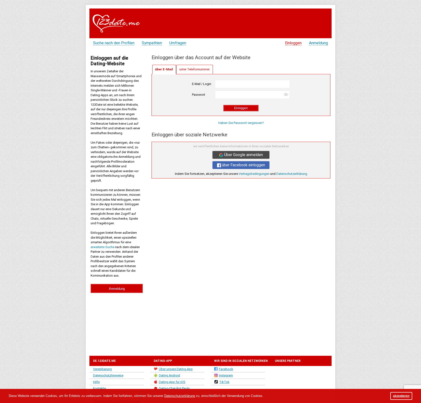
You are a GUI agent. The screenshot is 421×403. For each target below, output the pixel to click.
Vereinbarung (102, 369)
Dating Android (169, 375)
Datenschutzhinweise (108, 375)
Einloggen (293, 43)
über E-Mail (164, 69)
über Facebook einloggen (243, 165)
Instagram (226, 375)
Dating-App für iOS (172, 382)
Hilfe (96, 382)
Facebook (226, 369)
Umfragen (177, 43)
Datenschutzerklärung (291, 174)
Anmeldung (318, 43)
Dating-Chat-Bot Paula (174, 388)
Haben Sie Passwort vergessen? (241, 123)
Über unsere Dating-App (176, 369)
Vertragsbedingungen (254, 174)
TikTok (224, 382)
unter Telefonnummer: (194, 69)
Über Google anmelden (243, 154)
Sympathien (152, 43)
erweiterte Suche (102, 247)
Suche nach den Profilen (113, 43)
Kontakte (99, 388)
